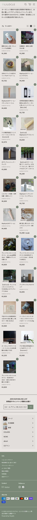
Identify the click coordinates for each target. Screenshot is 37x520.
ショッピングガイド (7, 460)
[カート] (29, 4)
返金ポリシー (5, 476)
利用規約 (4, 474)
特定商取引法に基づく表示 (9, 462)
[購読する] (30, 407)
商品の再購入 (5, 471)
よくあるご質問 (6, 468)
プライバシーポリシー (8, 465)
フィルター (8, 26)
